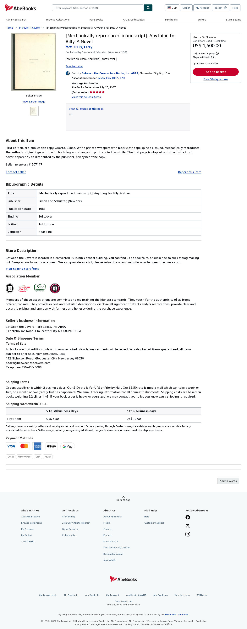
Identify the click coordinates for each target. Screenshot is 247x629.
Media (106, 522)
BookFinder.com (123, 603)
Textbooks (171, 19)
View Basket (27, 541)
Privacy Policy (110, 541)
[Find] (148, 7)
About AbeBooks (112, 516)
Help (235, 7)
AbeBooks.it (112, 595)
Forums (107, 535)
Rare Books (96, 19)
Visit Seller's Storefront (22, 269)
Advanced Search (16, 19)
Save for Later (74, 66)
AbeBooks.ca (160, 595)
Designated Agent (113, 553)
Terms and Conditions (176, 614)
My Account (202, 7)
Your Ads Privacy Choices (116, 547)
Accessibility (110, 560)
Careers (107, 528)
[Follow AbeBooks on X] (187, 526)
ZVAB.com (202, 595)
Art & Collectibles (134, 19)
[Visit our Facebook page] (187, 517)
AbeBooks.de (71, 595)
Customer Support (154, 522)
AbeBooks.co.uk (48, 595)
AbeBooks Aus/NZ (136, 595)
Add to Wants (228, 480)
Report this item (189, 172)
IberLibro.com (182, 595)
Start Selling (233, 19)
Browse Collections (58, 19)
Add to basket (216, 72)
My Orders (26, 535)
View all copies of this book (86, 108)
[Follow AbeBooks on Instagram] (187, 535)
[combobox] (98, 7)
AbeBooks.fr (92, 595)
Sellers (202, 19)
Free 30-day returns (216, 79)
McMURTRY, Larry (29, 27)
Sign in (186, 7)
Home (9, 27)
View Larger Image (33, 101)
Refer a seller (69, 535)
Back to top (123, 499)
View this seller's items (86, 96)
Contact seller (16, 172)
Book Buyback (70, 528)
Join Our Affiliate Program (76, 522)
